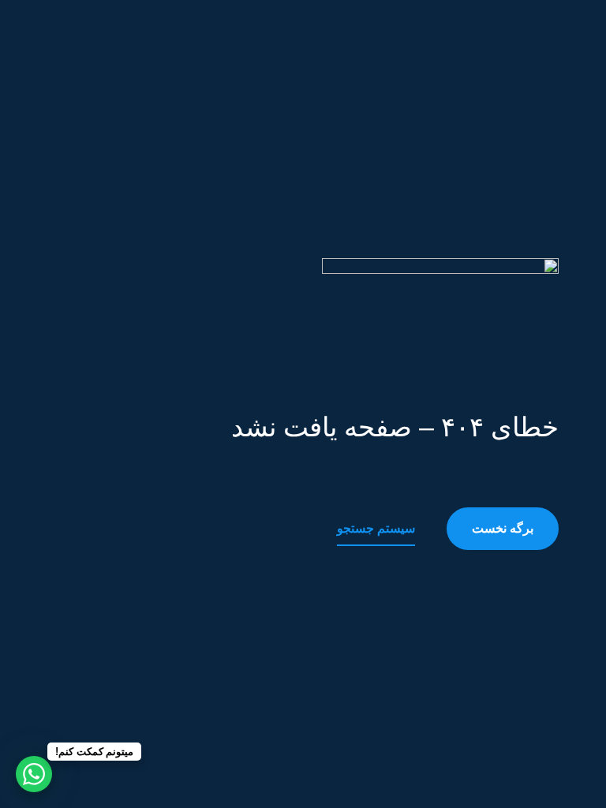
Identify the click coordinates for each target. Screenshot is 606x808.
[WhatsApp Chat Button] (34, 774)
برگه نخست (502, 528)
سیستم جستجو (376, 528)
